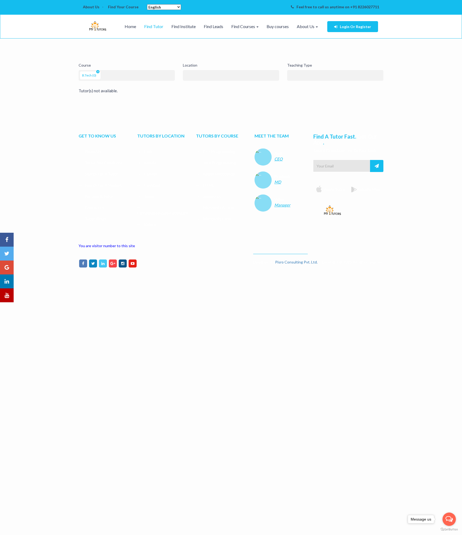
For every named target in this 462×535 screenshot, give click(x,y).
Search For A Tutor (101, 173)
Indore (149, 224)
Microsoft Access (218, 207)
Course (85, 65)
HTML (208, 185)
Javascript (211, 196)
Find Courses (243, 26)
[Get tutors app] (332, 209)
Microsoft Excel (217, 218)
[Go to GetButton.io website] (449, 529)
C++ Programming (219, 151)
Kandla (149, 162)
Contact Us (95, 207)
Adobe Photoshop (218, 173)
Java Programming (219, 162)
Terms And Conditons (103, 162)
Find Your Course (123, 7)
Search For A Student (103, 185)
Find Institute (183, 26)
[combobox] (127, 75)
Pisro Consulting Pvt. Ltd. (296, 262)
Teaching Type (299, 65)
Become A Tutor (99, 196)
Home (130, 26)
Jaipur (149, 196)
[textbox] (103, 74)
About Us (91, 7)
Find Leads (213, 26)
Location (190, 65)
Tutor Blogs (95, 218)
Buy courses (278, 26)
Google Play (369, 189)
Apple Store (334, 189)
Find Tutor (153, 26)
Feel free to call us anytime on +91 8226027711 (338, 7)
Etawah (150, 173)
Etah (147, 151)
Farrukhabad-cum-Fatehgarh (162, 213)
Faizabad (151, 185)
